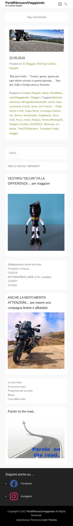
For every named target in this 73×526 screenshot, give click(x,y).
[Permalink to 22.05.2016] (36, 41)
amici (51, 101)
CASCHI (12, 272)
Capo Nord (32, 110)
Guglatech (44, 115)
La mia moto (15, 382)
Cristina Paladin (31, 93)
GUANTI (12, 281)
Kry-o (19, 119)
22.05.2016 (17, 58)
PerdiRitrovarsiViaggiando (25, 2)
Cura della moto (17, 399)
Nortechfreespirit (52, 119)
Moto (45, 93)
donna (18, 115)
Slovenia (49, 124)
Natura (36, 119)
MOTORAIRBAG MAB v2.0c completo (29, 277)
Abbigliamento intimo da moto (24, 264)
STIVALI (12, 285)
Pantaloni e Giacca (18, 268)
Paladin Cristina (19, 124)
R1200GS (36, 124)
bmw (34, 106)
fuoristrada (30, 115)
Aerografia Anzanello (34, 101)
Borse (11, 395)
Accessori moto (17, 386)
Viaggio (35, 97)
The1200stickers (28, 128)
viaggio (13, 133)
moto (27, 119)
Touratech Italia (49, 128)
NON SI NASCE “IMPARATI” (24, 166)
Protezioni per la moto (20, 390)
